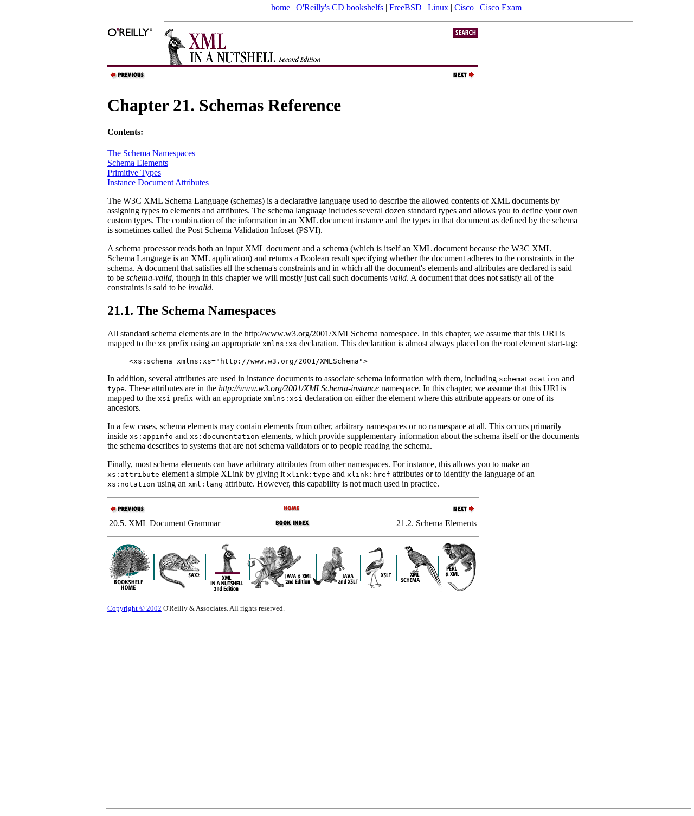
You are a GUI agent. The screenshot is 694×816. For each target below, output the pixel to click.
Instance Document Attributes (158, 182)
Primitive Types (134, 172)
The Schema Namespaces (151, 153)
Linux (438, 7)
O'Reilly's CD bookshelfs (339, 7)
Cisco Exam (501, 7)
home (280, 7)
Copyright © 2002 (134, 608)
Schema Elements (137, 162)
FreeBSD (405, 7)
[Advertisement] (48, 404)
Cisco (464, 7)
